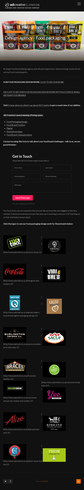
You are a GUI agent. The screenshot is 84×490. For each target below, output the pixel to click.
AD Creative (44, 481)
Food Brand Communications (19, 135)
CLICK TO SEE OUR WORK (52, 82)
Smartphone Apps (14, 131)
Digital (10, 128)
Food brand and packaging (14, 31)
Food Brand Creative (16, 125)
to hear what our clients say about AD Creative (29, 105)
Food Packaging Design (17, 122)
